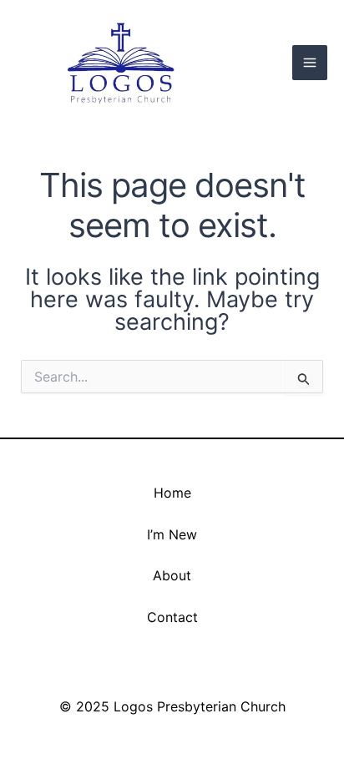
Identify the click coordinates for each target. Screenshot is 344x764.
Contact (172, 617)
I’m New (172, 534)
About (172, 575)
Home (172, 492)
